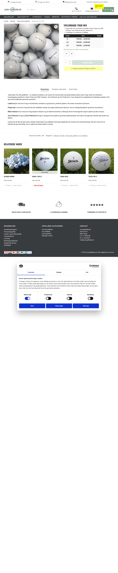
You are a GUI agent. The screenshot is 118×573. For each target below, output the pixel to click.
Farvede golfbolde (47, 229)
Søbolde (12, 21)
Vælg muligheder (16, 189)
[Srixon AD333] (73, 161)
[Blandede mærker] (16, 161)
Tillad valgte (59, 306)
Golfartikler (7, 245)
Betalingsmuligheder (11, 241)
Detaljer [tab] (59, 272)
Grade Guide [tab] (73, 89)
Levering (7, 238)
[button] (108, 9)
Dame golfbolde (46, 233)
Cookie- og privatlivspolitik (12, 234)
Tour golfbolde (46, 231)
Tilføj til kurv (88, 62)
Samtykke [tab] (31, 272)
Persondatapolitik (9, 232)
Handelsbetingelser (10, 229)
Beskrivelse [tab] (45, 89)
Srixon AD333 (64, 176)
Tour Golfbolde (83, 135)
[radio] (66, 53)
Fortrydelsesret (9, 236)
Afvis (32, 306)
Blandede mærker (9, 176)
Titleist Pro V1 (93, 176)
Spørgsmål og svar (10, 243)
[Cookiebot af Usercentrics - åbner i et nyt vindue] (91, 266)
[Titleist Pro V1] (101, 161)
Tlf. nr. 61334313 (85, 238)
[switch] (48, 298)
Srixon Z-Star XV (37, 176)
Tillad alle (86, 306)
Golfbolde (56, 135)
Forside (6, 21)
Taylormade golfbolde (23, 21)
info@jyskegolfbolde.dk (92, 11)
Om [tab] (87, 272)
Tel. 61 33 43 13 (76, 11)
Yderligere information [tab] (59, 89)
